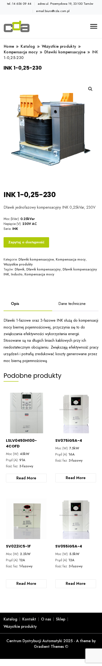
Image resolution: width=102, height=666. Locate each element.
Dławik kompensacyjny (43, 269)
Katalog (10, 619)
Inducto (17, 274)
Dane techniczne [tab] (72, 303)
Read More (26, 478)
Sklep (60, 619)
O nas (46, 619)
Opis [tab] (15, 303)
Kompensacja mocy (71, 259)
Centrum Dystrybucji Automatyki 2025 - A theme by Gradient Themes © (51, 643)
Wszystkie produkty (18, 264)
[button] (90, 89)
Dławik (19, 269)
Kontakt (29, 619)
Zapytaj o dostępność (26, 242)
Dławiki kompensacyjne (36, 259)
